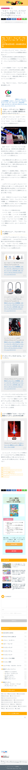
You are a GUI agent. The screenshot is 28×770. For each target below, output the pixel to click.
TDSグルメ (19, 704)
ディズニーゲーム (14, 651)
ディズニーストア (14, 654)
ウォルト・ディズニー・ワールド (15, 684)
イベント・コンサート (14, 640)
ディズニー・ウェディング (15, 673)
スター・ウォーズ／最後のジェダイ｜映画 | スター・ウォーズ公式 (14, 445)
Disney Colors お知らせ (14, 636)
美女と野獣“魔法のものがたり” (7, 700)
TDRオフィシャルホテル (15, 671)
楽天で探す (14, 551)
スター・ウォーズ (14, 643)
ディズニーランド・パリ (15, 685)
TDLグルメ (13, 704)
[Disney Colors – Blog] (14, 4)
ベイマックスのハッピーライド (8, 702)
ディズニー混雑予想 (13, 706)
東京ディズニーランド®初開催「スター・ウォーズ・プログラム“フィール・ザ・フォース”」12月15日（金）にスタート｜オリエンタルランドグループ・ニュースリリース (14, 102)
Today (4, 708)
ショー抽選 (18, 708)
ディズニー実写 (14, 662)
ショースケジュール (10, 708)
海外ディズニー (14, 682)
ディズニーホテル (15, 675)
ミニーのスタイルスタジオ (19, 700)
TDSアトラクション (6, 704)
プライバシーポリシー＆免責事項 (13, 766)
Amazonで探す (14, 544)
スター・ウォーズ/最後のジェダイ (8, 472)
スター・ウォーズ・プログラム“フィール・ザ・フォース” (11, 470)
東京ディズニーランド (5, 8)
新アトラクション (5, 476)
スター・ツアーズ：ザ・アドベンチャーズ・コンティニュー (12, 474)
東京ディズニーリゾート (14, 669)
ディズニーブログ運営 (14, 658)
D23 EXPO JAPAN (14, 633)
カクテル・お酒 (5, 706)
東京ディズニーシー (15, 677)
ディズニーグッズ (14, 647)
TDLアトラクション (18, 702)
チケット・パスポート (22, 706)
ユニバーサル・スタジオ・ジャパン (14, 665)
